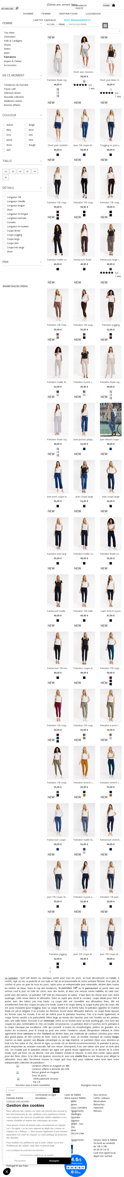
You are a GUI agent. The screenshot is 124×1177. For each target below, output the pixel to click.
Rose (9, 144)
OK (56, 1090)
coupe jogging (14, 234)
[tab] (22, 24)
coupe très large (15, 247)
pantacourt (91, 987)
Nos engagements (74, 1110)
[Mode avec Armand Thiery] (62, 3)
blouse (40, 1040)
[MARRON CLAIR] (58, 92)
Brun (31, 129)
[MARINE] (110, 334)
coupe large (13, 239)
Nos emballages (72, 1114)
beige (115, 1036)
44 (35, 171)
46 (6, 177)
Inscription (40, 1098)
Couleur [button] (9, 115)
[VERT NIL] (84, 81)
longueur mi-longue (17, 213)
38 (13, 171)
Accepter (54, 1160)
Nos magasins (71, 1120)
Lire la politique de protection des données (25, 1150)
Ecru (8, 134)
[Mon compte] (98, 4)
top (68, 1040)
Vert (8, 149)
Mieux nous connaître (75, 1107)
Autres (9, 124)
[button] (22, 23)
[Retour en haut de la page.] (113, 1173)
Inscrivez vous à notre (33, 1085)
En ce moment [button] (13, 75)
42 (27, 171)
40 (20, 171)
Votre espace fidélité (75, 1098)
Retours (97, 1110)
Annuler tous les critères (15, 286)
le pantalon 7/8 (68, 987)
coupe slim (13, 243)
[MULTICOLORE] (58, 334)
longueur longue (16, 205)
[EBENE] (84, 268)
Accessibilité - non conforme (73, 1125)
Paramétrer (20, 1160)
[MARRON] (58, 966)
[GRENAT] (58, 211)
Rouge (32, 144)
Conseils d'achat (14, 1098)
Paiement (98, 1107)
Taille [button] (7, 161)
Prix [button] (5, 262)
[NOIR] (84, 211)
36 (6, 171)
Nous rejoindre (72, 1117)
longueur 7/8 (14, 197)
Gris (31, 134)
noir (19, 1040)
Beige (32, 124)
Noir (31, 139)
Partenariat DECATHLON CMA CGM (74, 1133)
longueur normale (16, 218)
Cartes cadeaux (101, 1098)
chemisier (49, 1020)
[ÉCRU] (110, 89)
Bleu (8, 129)
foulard (46, 1033)
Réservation (99, 1101)
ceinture (28, 1033)
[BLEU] (58, 95)
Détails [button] (8, 188)
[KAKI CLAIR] (58, 89)
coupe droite (14, 230)
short (10, 209)
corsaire (11, 222)
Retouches (99, 1104)
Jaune (9, 139)
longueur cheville (16, 201)
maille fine (81, 1056)
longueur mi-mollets (18, 226)
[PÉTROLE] (84, 791)
